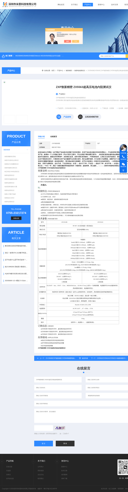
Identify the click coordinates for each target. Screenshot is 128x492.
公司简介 (41, 466)
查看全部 (16, 218)
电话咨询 (123, 159)
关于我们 (74, 5)
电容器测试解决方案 (10, 186)
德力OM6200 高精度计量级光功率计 (17, 267)
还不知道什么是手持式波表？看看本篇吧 (17, 260)
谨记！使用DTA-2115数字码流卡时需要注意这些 (17, 253)
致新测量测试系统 (10, 156)
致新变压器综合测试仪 (11, 160)
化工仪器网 (112, 488)
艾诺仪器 (9, 466)
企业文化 (41, 474)
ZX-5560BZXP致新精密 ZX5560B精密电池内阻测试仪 (64, 358)
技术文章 (114, 5)
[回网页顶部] (123, 170)
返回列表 (85, 358)
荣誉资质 (41, 470)
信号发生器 (10, 478)
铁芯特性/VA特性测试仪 (11, 171)
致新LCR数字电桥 (10, 194)
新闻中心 (101, 5)
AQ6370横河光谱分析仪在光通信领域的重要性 (17, 274)
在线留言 (53, 136)
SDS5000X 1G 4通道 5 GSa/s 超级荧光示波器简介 (17, 281)
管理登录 (121, 488)
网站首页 (61, 5)
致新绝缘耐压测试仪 (10, 168)
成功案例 (64, 474)
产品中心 (87, 5)
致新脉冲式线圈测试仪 (11, 164)
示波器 (8, 470)
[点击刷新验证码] (59, 428)
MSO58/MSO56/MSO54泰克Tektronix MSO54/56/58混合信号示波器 (37, 56)
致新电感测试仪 (9, 183)
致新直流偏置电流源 (10, 179)
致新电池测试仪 (79, 70)
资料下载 (64, 478)
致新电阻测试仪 (9, 175)
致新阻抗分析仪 (9, 198)
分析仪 (8, 474)
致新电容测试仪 (9, 190)
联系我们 (41, 478)
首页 (53, 70)
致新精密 (69, 70)
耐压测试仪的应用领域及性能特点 (17, 246)
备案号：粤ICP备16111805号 (47, 488)
